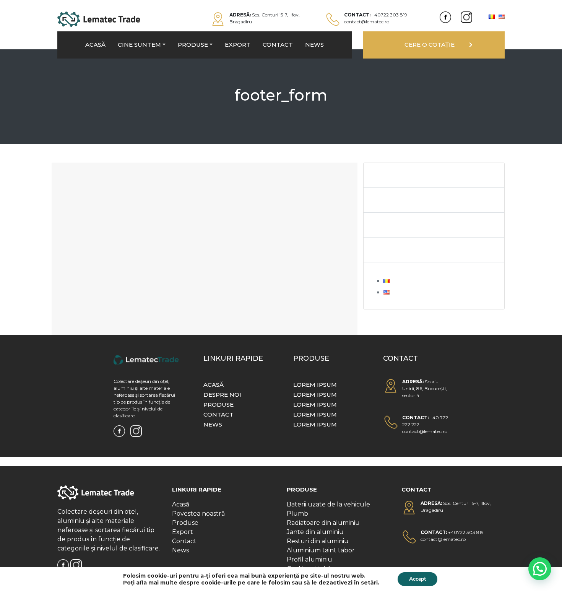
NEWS (314, 44)
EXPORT (237, 44)
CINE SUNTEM (139, 44)
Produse (185, 522)
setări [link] (369, 582)
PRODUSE (193, 44)
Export (182, 532)
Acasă (180, 504)
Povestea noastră (198, 513)
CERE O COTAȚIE (429, 44)
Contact (184, 541)
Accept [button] (417, 579)
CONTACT (278, 44)
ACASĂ (95, 44)
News (180, 550)
